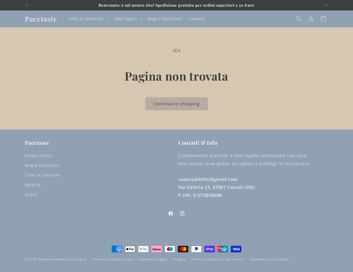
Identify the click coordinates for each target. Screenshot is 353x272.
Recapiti (179, 259)
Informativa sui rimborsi (269, 259)
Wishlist (33, 185)
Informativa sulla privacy (112, 259)
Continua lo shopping (177, 103)
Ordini (31, 194)
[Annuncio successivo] (326, 5)
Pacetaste (45, 259)
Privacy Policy (38, 155)
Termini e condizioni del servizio (217, 259)
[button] (88, 19)
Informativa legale (153, 259)
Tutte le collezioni (42, 175)
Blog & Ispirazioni (42, 165)
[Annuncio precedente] (27, 5)
